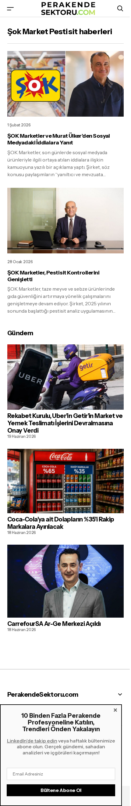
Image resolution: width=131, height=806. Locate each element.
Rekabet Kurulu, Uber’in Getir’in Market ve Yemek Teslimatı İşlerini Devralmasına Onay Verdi (65, 423)
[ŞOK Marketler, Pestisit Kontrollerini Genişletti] (65, 220)
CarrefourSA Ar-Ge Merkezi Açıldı (54, 623)
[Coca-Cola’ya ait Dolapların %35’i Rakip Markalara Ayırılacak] (65, 481)
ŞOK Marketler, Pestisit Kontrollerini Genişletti (53, 276)
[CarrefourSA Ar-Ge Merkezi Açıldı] (65, 581)
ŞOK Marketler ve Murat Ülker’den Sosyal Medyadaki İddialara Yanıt (58, 139)
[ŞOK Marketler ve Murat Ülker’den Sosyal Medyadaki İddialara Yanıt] (65, 84)
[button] (10, 8)
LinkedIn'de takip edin (32, 741)
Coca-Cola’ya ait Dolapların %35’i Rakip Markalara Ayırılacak (60, 523)
